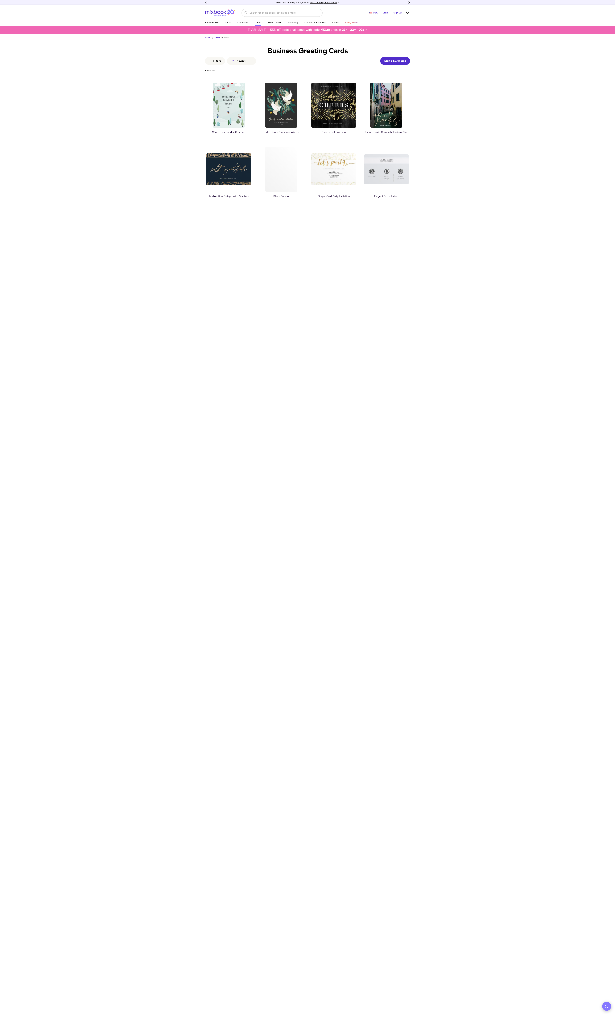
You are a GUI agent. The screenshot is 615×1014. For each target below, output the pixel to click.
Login (386, 12)
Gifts (228, 22)
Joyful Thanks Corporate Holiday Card (386, 132)
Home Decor (274, 22)
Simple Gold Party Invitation (334, 196)
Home (207, 37)
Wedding (293, 22)
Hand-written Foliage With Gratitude (229, 196)
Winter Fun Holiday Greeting (228, 132)
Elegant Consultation (386, 196)
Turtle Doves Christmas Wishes (281, 132)
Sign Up (398, 12)
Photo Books (212, 22)
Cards (258, 22)
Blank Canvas (281, 196)
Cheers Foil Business (334, 132)
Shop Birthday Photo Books (323, 2)
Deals (335, 22)
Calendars (242, 22)
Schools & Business (315, 22)
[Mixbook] (220, 13)
